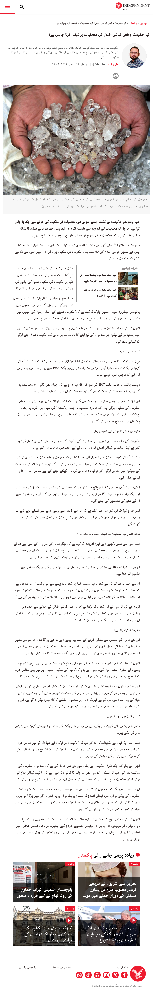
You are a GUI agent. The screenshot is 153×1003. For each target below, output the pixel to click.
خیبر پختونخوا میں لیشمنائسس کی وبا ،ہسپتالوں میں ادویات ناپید (98, 278)
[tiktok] (88, 975)
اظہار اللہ (113, 64)
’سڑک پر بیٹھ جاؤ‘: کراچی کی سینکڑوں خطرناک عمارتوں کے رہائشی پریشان (48, 934)
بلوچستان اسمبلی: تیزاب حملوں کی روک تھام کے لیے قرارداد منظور (44, 893)
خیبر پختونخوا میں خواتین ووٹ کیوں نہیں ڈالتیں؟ (100, 293)
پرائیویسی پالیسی (28, 967)
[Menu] (7, 7)
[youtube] (97, 975)
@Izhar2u (98, 64)
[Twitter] (115, 975)
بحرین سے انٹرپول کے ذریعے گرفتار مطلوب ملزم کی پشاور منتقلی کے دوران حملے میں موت (110, 890)
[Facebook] (124, 975)
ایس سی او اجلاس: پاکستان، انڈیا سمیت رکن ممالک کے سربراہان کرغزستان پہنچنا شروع (111, 934)
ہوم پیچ (143, 23)
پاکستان (133, 23)
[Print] (116, 76)
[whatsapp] (79, 975)
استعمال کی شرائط (62, 967)
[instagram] (106, 975)
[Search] (21, 7)
